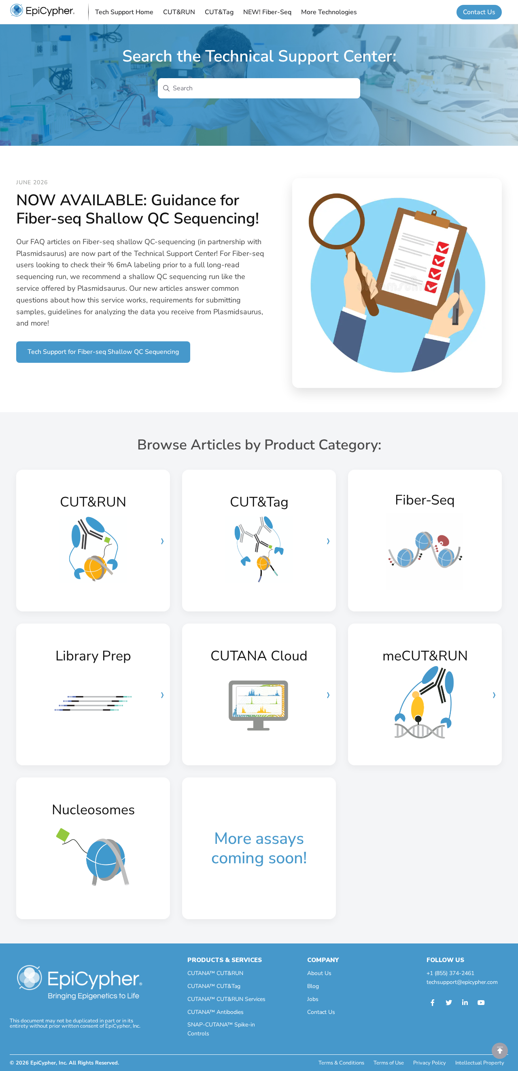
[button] (500, 1051)
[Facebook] (433, 1003)
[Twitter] (449, 1003)
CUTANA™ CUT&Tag (213, 986)
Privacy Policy (429, 1063)
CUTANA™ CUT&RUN (215, 973)
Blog (313, 986)
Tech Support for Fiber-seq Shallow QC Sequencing (103, 351)
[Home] (42, 12)
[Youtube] (481, 1003)
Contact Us (479, 12)
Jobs (312, 999)
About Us (319, 973)
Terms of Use (389, 1063)
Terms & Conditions (341, 1063)
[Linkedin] (465, 1003)
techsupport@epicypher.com (462, 982)
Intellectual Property (479, 1063)
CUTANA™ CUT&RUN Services (226, 999)
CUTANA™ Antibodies (215, 1012)
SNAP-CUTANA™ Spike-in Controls (221, 1029)
